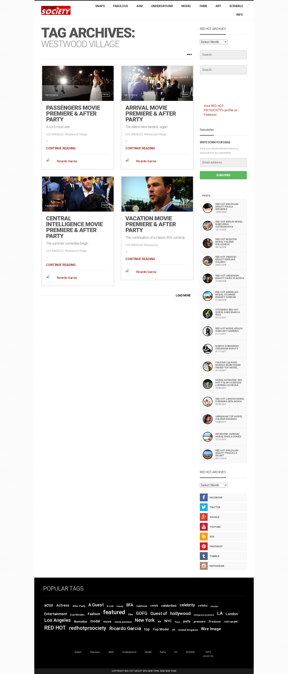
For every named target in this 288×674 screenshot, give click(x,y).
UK (173, 629)
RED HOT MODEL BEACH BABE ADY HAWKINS (229, 329)
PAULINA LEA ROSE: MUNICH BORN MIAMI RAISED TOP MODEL (228, 365)
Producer (215, 621)
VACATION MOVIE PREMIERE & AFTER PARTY (150, 224)
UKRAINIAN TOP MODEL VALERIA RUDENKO (228, 417)
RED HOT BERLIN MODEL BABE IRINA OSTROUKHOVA (229, 224)
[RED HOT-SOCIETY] (56, 10)
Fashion (94, 614)
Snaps (78, 652)
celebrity (187, 605)
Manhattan (80, 621)
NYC (168, 621)
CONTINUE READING (61, 148)
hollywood (180, 613)
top (147, 629)
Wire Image (211, 629)
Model (148, 652)
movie (107, 621)
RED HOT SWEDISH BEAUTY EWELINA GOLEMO (225, 259)
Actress (62, 605)
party (186, 621)
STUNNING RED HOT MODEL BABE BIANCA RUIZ (227, 312)
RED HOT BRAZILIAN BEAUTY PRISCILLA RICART (226, 453)
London (232, 614)
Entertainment (55, 614)
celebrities (169, 606)
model (95, 621)
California (141, 606)
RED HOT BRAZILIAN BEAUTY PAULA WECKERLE (226, 206)
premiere (200, 621)
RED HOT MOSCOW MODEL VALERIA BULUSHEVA (225, 242)
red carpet (230, 621)
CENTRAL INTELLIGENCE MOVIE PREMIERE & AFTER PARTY (74, 227)
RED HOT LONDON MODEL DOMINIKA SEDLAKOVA (229, 400)
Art (175, 652)
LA (220, 613)
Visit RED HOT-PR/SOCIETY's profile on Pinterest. (220, 110)
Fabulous (95, 652)
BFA (129, 605)
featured (114, 612)
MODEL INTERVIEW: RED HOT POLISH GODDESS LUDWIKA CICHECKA (228, 382)
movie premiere (123, 622)
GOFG (141, 613)
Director (214, 606)
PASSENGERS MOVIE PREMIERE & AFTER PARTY (73, 113)
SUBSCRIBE (223, 175)
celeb (154, 605)
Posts (206, 195)
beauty (120, 606)
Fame (105, 94)
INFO (208, 652)
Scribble (190, 652)
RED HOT (55, 628)
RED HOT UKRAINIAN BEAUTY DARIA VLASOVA (229, 276)
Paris (177, 622)
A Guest (96, 604)
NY (159, 621)
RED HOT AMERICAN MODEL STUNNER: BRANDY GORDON (226, 294)
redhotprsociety (87, 628)
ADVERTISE (208, 656)
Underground (129, 652)
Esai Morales (77, 614)
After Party (78, 606)
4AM (110, 652)
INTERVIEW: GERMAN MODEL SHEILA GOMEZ (228, 435)
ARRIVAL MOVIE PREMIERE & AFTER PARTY (150, 113)
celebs (202, 605)
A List (110, 606)
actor (48, 605)
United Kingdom (188, 629)
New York (145, 620)
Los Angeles (57, 620)
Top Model (161, 629)
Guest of (158, 613)
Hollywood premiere (204, 615)
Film (130, 614)
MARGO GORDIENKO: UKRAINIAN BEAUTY (227, 347)
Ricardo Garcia (67, 161)
